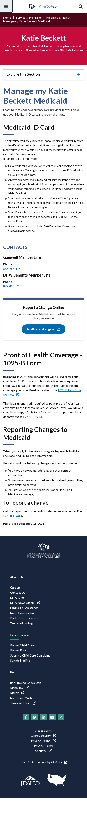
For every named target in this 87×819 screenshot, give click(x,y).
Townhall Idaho (20, 703)
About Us (16, 577)
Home (7, 17)
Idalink (14, 693)
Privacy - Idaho (40, 740)
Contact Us (17, 592)
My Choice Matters (22, 698)
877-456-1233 (12, 286)
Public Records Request (26, 618)
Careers (15, 587)
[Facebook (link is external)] (26, 717)
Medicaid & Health (58, 17)
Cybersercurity (41, 735)
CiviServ (56, 762)
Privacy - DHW (43, 745)
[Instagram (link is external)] (61, 717)
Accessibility (43, 730)
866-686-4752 (12, 268)
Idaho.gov (16, 688)
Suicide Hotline (20, 660)
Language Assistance (24, 608)
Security (40, 751)
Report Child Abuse (23, 645)
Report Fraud (18, 650)
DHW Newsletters (22, 602)
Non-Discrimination (22, 613)
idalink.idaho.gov (40, 329)
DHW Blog (17, 597)
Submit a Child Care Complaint (30, 655)
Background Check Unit (25, 682)
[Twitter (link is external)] (34, 717)
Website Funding (21, 623)
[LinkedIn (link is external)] (43, 717)
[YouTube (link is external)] (52, 717)
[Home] (43, 6)
